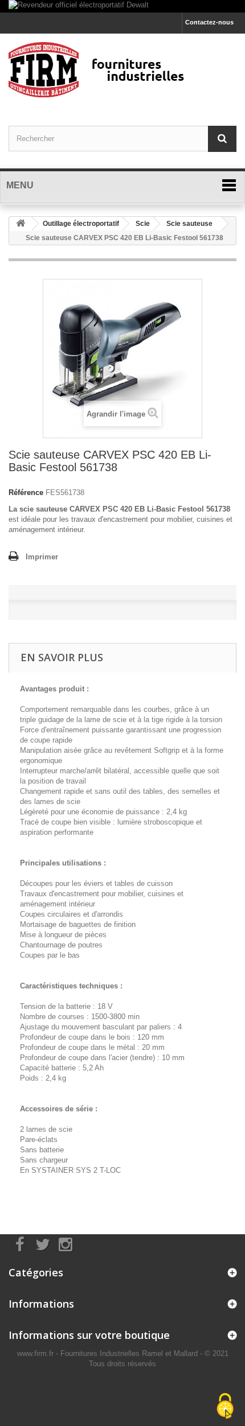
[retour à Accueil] (20, 224)
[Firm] (122, 69)
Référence (26, 492)
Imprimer (42, 557)
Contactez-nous (209, 22)
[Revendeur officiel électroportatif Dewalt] (122, 6)
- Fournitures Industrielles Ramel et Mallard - (130, 1353)
